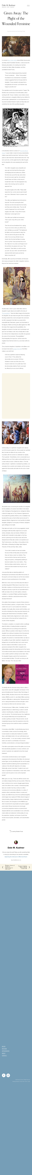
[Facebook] (4, 1075)
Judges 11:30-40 (17, 349)
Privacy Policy (22, 1081)
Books (3, 1046)
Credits (29, 1081)
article (12, 60)
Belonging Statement (16, 1081)
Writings (4, 1048)
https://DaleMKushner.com (16, 860)
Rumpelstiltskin (6, 313)
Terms (26, 1081)
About (3, 1053)
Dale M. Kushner (8, 5)
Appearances (5, 1050)
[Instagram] (8, 1075)
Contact (4, 1055)
